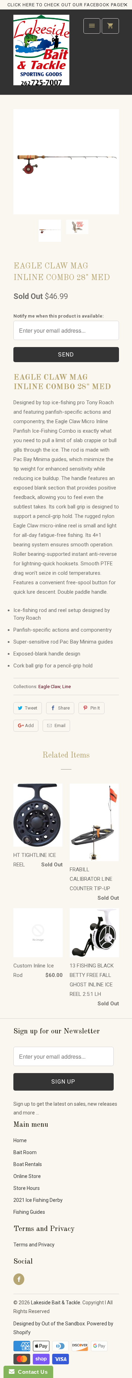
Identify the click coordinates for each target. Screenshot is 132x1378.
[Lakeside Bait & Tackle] (41, 54)
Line (66, 686)
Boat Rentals (27, 1164)
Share (64, 708)
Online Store (27, 1176)
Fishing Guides (29, 1212)
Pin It (95, 708)
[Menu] (91, 26)
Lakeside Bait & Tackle (55, 1302)
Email (60, 725)
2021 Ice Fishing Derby (38, 1200)
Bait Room (25, 1152)
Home (20, 1140)
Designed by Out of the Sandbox (49, 1323)
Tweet (31, 708)
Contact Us (31, 1372)
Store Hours (26, 1188)
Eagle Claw (49, 686)
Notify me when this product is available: (58, 316)
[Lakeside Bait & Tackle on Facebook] (18, 1279)
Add (29, 725)
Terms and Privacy (34, 1244)
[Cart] (110, 26)
